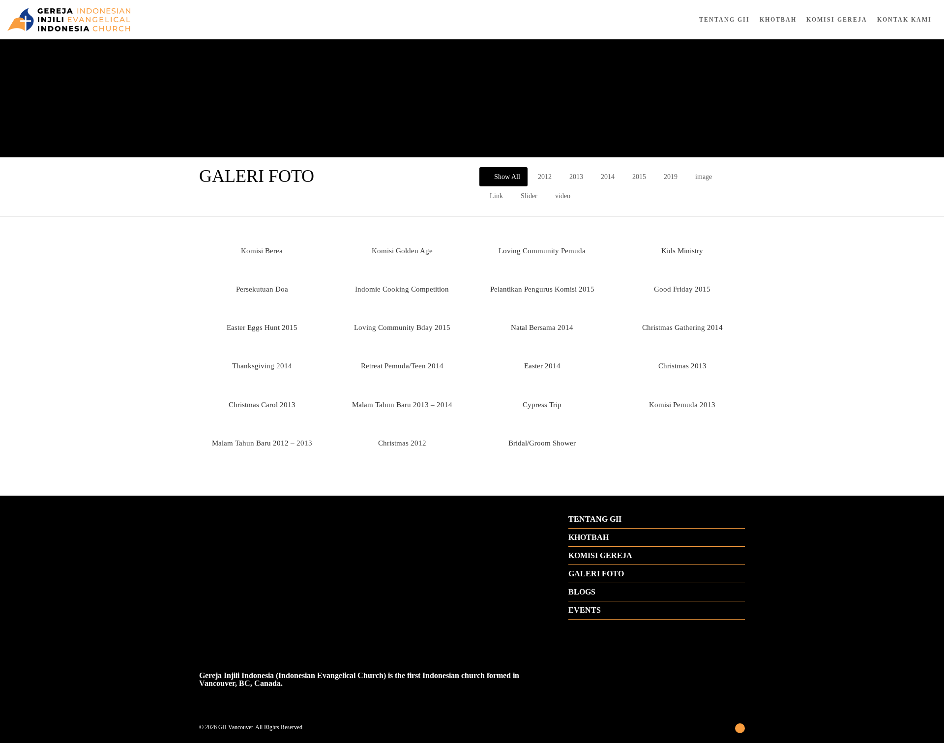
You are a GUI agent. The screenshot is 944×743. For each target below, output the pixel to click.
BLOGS (581, 592)
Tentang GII (724, 19)
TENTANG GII (594, 519)
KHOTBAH (588, 537)
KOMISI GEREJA (600, 556)
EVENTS (584, 610)
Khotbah (778, 19)
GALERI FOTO (596, 574)
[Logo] (157, 19)
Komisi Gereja (836, 19)
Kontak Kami (904, 19)
